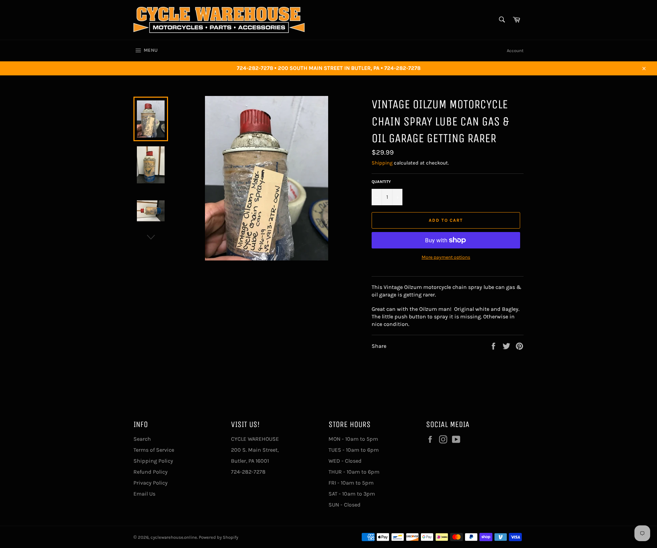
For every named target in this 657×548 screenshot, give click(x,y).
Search (142, 439)
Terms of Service (153, 450)
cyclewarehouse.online (174, 537)
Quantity (381, 181)
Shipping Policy (153, 461)
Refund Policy (150, 471)
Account (515, 50)
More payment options (446, 257)
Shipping (382, 163)
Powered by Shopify (218, 537)
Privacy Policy (150, 482)
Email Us (144, 493)
